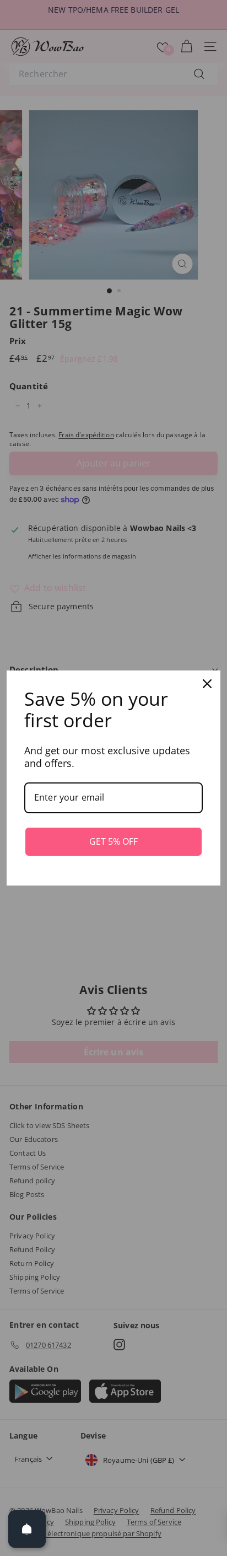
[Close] (207, 683)
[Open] (27, 1529)
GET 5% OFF (113, 841)
